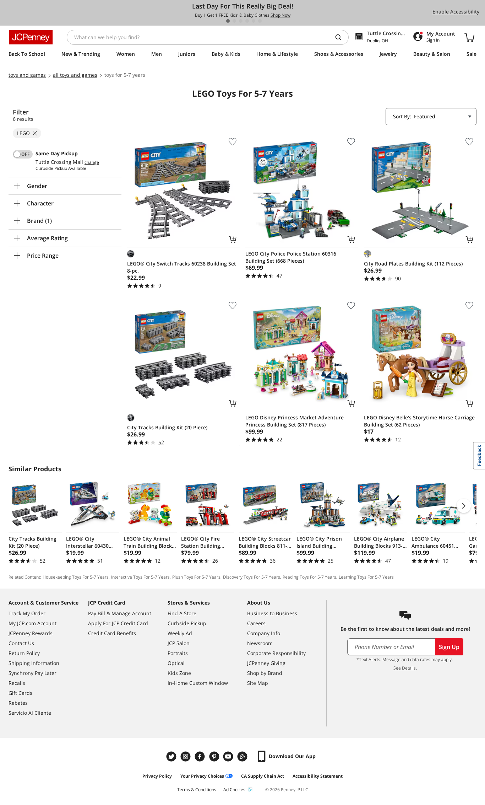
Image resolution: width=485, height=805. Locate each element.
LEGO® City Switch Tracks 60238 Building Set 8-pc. (181, 267)
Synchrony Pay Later (32, 673)
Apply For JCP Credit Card (118, 623)
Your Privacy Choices (202, 776)
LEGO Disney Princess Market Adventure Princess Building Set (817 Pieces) (294, 421)
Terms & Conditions (196, 790)
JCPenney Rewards (31, 633)
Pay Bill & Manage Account (119, 613)
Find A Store (182, 613)
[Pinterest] (215, 756)
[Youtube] (229, 756)
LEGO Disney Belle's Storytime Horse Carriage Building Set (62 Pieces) (419, 421)
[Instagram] (186, 756)
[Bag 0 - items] (469, 37)
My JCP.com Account (32, 623)
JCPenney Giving (266, 663)
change (92, 162)
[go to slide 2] (234, 21)
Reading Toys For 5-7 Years (309, 577)
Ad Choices (234, 790)
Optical (176, 663)
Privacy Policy (157, 776)
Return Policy (24, 653)
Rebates (18, 702)
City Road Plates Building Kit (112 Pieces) (413, 263)
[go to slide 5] (253, 21)
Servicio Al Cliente (30, 712)
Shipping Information (34, 663)
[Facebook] (201, 756)
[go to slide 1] (228, 21)
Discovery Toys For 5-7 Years (251, 577)
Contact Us (21, 643)
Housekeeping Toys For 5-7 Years (76, 577)
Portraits (178, 653)
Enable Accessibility (455, 11)
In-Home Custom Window (198, 683)
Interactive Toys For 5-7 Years (140, 577)
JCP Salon (179, 643)
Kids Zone (179, 673)
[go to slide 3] (241, 21)
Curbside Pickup (187, 623)
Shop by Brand (264, 673)
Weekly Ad (180, 633)
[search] (341, 37)
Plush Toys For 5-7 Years (196, 577)
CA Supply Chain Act (262, 776)
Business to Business (272, 613)
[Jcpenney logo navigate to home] (31, 37)
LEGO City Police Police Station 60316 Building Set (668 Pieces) (290, 257)
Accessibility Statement (318, 776)
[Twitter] (172, 756)
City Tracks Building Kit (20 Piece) (167, 427)
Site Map (257, 683)
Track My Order (27, 613)
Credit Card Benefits (112, 633)
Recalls (17, 683)
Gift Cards (20, 692)
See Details (404, 668)
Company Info (263, 633)
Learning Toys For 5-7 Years (366, 577)
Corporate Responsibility (276, 653)
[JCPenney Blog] (243, 756)
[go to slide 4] (247, 21)
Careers (256, 623)
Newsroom (260, 643)
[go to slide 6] (260, 21)
